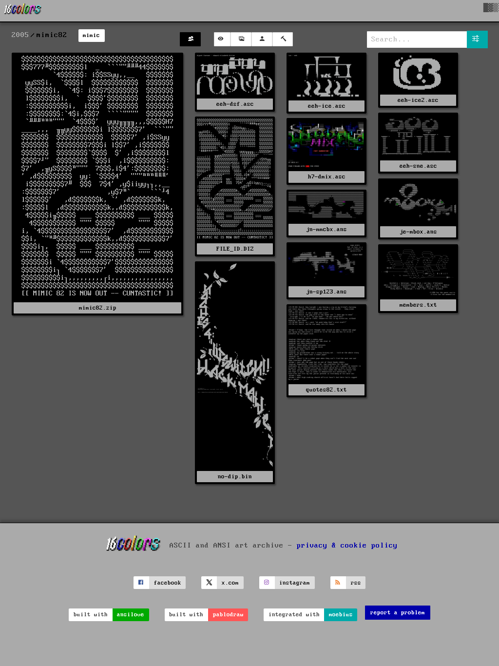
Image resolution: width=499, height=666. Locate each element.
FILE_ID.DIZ (235, 249)
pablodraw (228, 614)
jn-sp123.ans (326, 292)
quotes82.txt (326, 390)
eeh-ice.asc (326, 106)
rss (356, 583)
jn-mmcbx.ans (326, 229)
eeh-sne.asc (418, 166)
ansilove (130, 614)
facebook (167, 583)
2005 (20, 35)
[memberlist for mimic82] (190, 39)
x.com (230, 583)
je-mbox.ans (418, 232)
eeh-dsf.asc (235, 104)
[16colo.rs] (23, 10)
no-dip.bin (235, 476)
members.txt (418, 305)
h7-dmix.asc (326, 177)
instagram (294, 583)
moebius (341, 614)
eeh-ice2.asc (418, 100)
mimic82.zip (97, 308)
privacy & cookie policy (347, 545)
